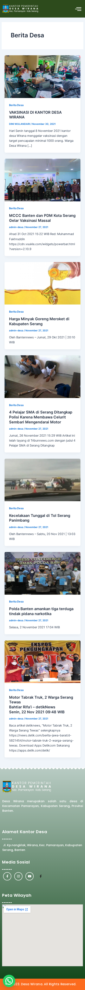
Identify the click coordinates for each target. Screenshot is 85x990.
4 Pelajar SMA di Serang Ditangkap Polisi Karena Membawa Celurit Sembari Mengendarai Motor (40, 417)
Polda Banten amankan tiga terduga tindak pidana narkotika (41, 611)
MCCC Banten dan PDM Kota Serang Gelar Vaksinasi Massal (42, 218)
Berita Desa (16, 105)
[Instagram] (18, 876)
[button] (78, 8)
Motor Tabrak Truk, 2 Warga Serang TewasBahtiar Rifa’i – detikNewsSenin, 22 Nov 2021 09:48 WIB (41, 704)
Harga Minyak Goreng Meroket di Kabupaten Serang (39, 321)
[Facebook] (7, 876)
